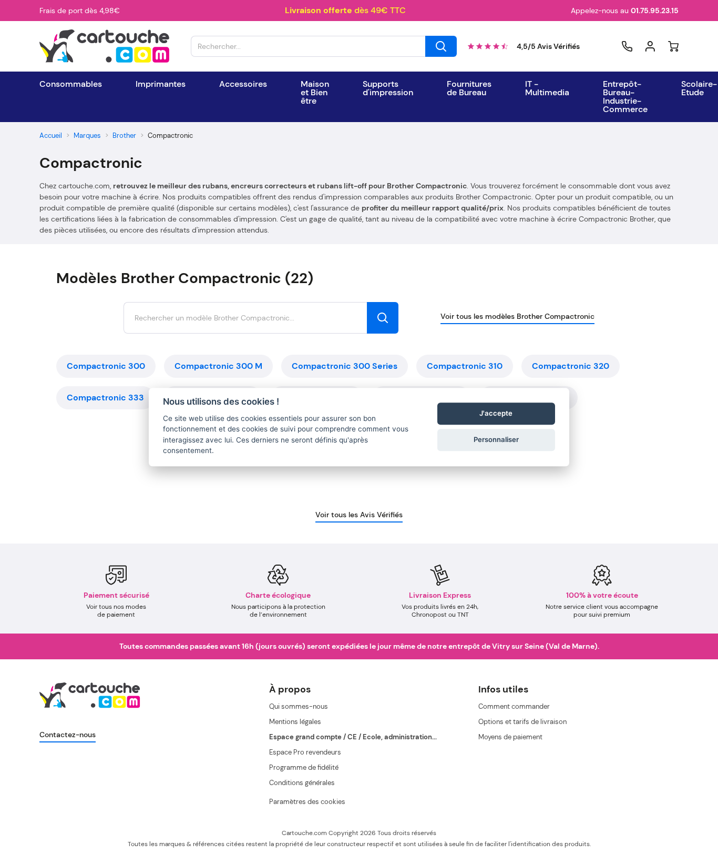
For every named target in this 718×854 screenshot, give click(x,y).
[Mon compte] (650, 46)
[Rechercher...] (441, 46)
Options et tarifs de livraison (522, 721)
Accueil (50, 135)
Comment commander (514, 706)
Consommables (70, 84)
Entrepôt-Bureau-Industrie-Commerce (625, 97)
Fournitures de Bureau (469, 88)
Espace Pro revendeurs (305, 752)
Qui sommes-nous (298, 706)
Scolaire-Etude (699, 88)
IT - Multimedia (547, 88)
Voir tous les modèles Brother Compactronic (517, 316)
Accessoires (243, 84)
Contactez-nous (67, 734)
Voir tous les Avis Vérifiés (359, 514)
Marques (87, 135)
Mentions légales (295, 721)
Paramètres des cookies (307, 801)
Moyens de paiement (510, 736)
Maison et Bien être (315, 92)
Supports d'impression (388, 88)
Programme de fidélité (304, 767)
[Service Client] (627, 46)
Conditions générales (302, 782)
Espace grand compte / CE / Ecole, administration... (353, 736)
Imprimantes (161, 84)
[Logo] (104, 46)
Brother (124, 135)
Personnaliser (496, 440)
